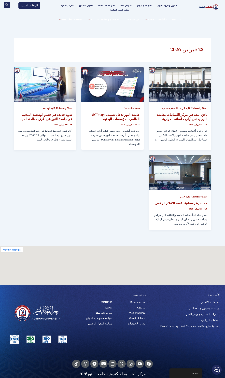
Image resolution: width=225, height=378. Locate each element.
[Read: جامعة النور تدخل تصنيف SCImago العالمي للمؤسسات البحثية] (112, 84)
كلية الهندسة (49, 108)
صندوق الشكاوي (86, 5)
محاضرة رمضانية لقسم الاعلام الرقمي (181, 203)
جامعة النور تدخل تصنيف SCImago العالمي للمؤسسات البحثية (116, 116)
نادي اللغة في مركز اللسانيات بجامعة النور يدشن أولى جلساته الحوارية (181, 116)
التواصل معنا (126, 5)
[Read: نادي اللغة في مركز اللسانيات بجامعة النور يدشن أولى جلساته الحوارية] (180, 84)
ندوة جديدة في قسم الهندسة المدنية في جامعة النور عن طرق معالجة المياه (46, 116)
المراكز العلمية (67, 5)
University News (199, 108)
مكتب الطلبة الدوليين (119, 10)
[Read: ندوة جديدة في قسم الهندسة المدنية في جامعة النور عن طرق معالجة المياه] (45, 84)
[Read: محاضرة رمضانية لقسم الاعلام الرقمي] (180, 172)
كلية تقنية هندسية (170, 108)
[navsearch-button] (7, 5)
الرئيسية (176, 19)
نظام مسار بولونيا (144, 5)
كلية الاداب (185, 196)
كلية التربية (185, 108)
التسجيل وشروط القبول (167, 5)
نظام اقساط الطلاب (106, 5)
